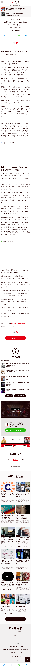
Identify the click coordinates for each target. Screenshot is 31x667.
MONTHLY (15, 459)
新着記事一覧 (17, 649)
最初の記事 (9, 395)
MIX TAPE (15, 646)
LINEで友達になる (15, 430)
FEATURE (15, 641)
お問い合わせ (11, 649)
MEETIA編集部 (17, 30)
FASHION (22, 638)
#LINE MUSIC (8, 445)
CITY (26, 638)
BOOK (18, 638)
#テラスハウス (27, 445)
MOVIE (9, 638)
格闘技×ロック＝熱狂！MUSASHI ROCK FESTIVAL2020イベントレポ (15, 14)
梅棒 (11, 27)
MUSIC (6, 5)
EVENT (18, 643)
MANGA (10, 646)
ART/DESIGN (13, 638)
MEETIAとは (5, 649)
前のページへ (16, 338)
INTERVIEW (14, 643)
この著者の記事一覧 (20, 395)
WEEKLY (8, 459)
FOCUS (15, 635)
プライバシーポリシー (24, 649)
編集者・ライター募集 (18, 652)
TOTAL (23, 459)
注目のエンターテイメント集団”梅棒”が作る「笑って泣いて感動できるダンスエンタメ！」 (18, 9)
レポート (20, 27)
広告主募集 (11, 652)
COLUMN (20, 646)
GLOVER (15, 27)
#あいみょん (17, 445)
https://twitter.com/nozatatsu (18, 323)
